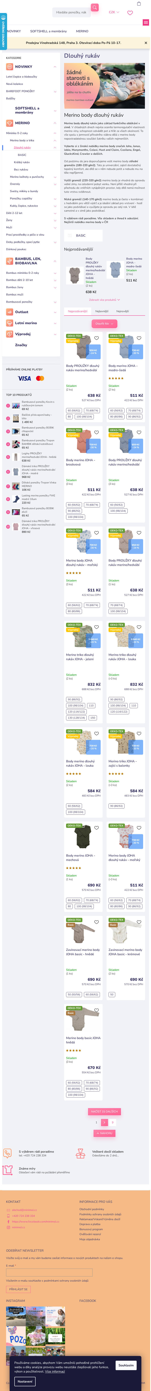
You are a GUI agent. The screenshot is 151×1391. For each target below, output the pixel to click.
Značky (21, 345)
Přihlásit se (18, 1289)
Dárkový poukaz (16, 249)
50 (111, 994)
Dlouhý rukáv (22, 147)
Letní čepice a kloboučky (21, 77)
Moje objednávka (89, 1239)
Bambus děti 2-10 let (19, 280)
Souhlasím (126, 1365)
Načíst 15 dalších (104, 1111)
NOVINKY (23, 66)
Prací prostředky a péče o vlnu (25, 235)
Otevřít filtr (102, 324)
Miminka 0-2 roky (17, 133)
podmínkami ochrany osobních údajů (66, 1281)
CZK (112, 12)
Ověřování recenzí (90, 1234)
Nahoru (106, 1133)
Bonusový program (91, 1229)
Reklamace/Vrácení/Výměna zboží (99, 1219)
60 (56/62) (74, 410)
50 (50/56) (74, 994)
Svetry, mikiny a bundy (24, 191)
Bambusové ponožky (19, 302)
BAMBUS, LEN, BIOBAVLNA (28, 261)
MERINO (22, 123)
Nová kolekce (14, 84)
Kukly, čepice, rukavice (24, 206)
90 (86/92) (134, 416)
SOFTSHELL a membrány (27, 110)
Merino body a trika (22, 140)
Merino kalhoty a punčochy (27, 177)
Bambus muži (14, 294)
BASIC (22, 155)
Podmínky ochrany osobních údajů (100, 1214)
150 (92, 718)
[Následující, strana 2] (104, 1122)
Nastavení (25, 1381)
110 (91, 705)
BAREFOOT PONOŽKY (20, 91)
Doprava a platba (89, 1224)
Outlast (21, 312)
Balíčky (10, 98)
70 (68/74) (92, 410)
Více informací (55, 1371)
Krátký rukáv (22, 162)
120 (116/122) (76, 712)
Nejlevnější (101, 311)
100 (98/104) (84, 416)
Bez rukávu (21, 169)
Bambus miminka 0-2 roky (22, 273)
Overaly (15, 184)
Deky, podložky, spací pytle (23, 242)
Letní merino (26, 323)
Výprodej (22, 334)
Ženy (9, 220)
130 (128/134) (76, 718)
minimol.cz (18, 1227)
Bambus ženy (14, 287)
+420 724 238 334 (23, 1216)
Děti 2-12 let (14, 213)
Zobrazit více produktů (102, 300)
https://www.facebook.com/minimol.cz (35, 1221)
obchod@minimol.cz (24, 1210)
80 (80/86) (116, 416)
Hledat (95, 7)
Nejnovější (122, 311)
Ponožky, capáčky (21, 198)
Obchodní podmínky (91, 1209)
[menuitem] (14, 31)
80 (69, 416)
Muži (9, 227)
